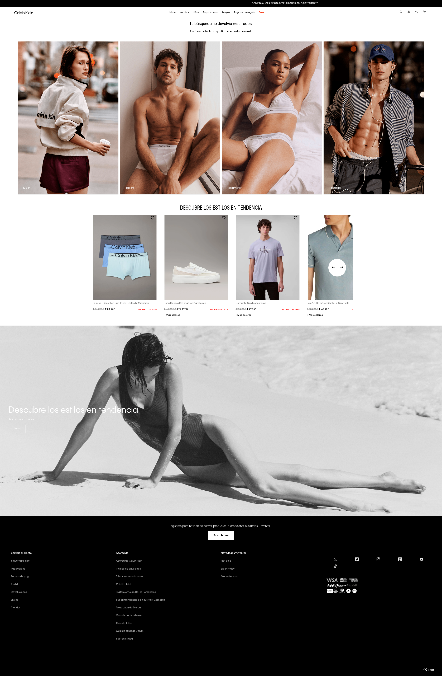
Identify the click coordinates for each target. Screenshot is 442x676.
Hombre (184, 12)
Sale (261, 12)
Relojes (226, 12)
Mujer (173, 12)
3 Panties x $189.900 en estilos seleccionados (221, 3)
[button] (401, 13)
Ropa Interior (210, 12)
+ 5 (315, 315)
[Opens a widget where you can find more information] (429, 670)
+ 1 (172, 315)
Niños (196, 12)
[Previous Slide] (337, 267)
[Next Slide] (342, 267)
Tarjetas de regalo (244, 12)
